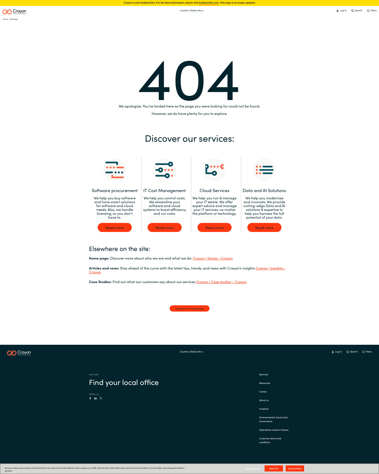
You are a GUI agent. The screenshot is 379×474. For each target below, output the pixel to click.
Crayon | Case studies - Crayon (221, 281)
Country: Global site (191, 10)
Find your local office (124, 381)
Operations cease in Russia (273, 429)
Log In (342, 10)
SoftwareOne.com (209, 2)
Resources (264, 382)
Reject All (274, 468)
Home (5, 19)
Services (263, 374)
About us (264, 400)
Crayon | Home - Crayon (213, 258)
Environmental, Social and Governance (273, 419)
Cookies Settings (252, 468)
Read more (115, 227)
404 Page (14, 19)
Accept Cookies (295, 468)
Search (358, 10)
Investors (264, 408)
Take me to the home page (189, 308)
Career (263, 391)
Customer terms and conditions (270, 440)
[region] (189, 468)
